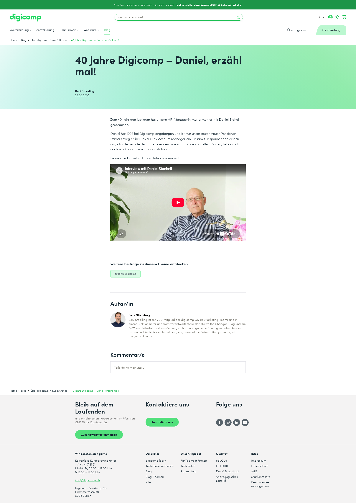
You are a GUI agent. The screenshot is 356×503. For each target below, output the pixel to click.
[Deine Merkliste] (337, 17)
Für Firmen (69, 30)
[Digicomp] (25, 18)
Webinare (90, 30)
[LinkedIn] (236, 422)
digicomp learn (156, 460)
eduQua (221, 460)
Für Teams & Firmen (194, 460)
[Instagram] (228, 422)
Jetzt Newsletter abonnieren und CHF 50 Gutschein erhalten (209, 4)
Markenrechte (260, 476)
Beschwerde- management (260, 484)
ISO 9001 (222, 466)
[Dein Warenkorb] (344, 17)
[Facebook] (219, 422)
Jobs (148, 482)
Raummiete (188, 471)
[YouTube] (245, 422)
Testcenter (188, 466)
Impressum (258, 460)
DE (320, 17)
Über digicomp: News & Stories (49, 40)
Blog (107, 30)
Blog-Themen (155, 476)
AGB (254, 471)
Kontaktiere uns (162, 422)
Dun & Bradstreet (227, 471)
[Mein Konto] (330, 18)
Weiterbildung (19, 30)
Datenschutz (259, 466)
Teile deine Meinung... (129, 367)
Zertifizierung (45, 30)
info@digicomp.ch (87, 480)
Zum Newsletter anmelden (99, 434)
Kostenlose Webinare (160, 466)
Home (13, 40)
